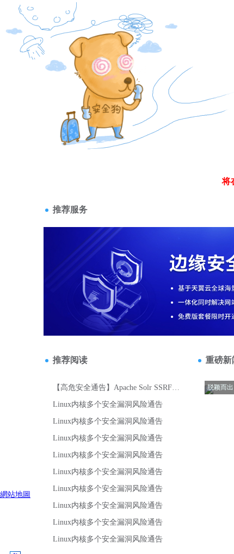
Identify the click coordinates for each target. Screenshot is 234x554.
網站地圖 (15, 494)
